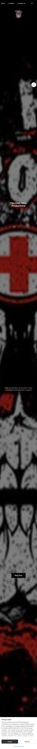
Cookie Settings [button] (19, 746)
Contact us (21, 3)
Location (11, 3)
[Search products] (34, 85)
